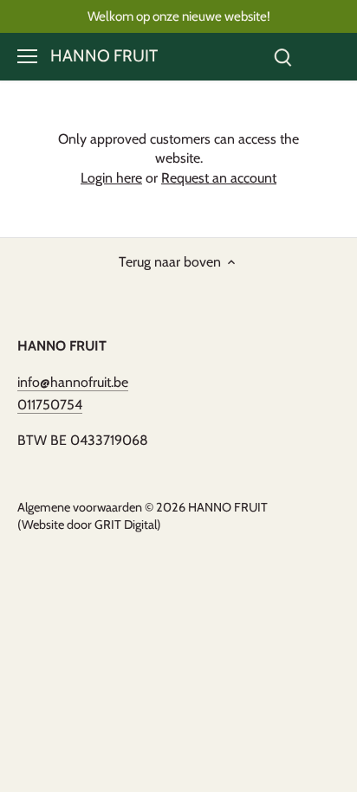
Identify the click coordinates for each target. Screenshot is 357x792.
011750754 (49, 404)
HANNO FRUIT (104, 56)
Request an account (218, 178)
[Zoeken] (282, 56)
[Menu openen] (27, 56)
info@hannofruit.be (72, 382)
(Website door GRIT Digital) (89, 524)
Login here (111, 178)
